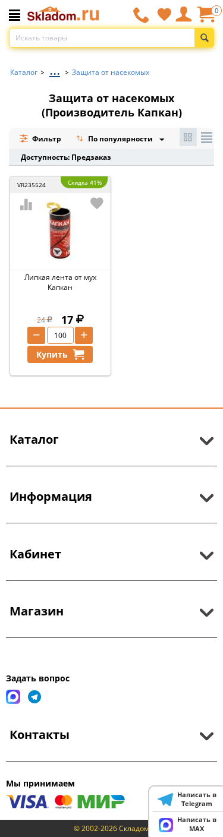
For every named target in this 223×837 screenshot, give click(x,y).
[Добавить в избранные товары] (97, 203)
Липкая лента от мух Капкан (60, 282)
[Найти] (204, 38)
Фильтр (45, 139)
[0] (205, 19)
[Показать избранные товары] (164, 14)
